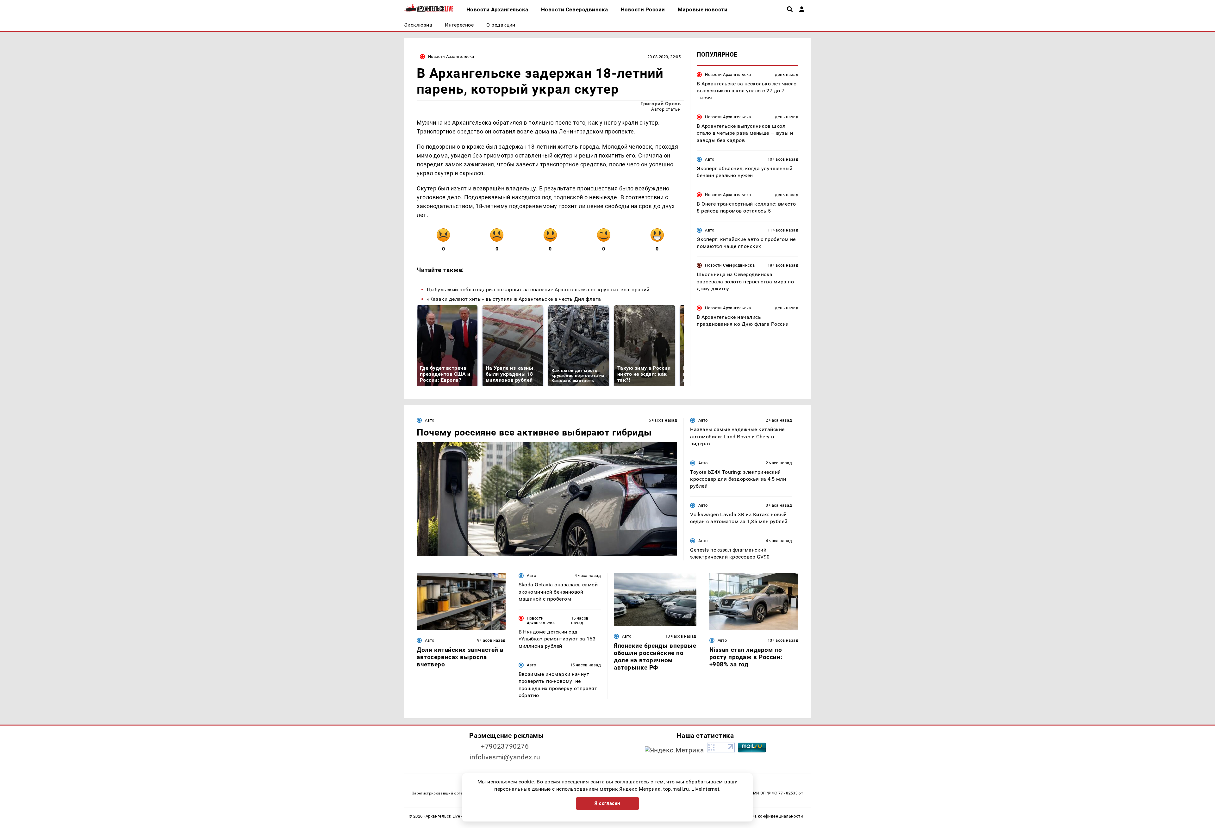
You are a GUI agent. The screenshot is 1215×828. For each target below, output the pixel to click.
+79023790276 (505, 746)
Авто (709, 159)
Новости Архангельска (451, 56)
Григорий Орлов (660, 104)
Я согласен (607, 803)
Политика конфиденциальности (770, 816)
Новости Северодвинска (730, 265)
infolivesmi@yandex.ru (505, 757)
